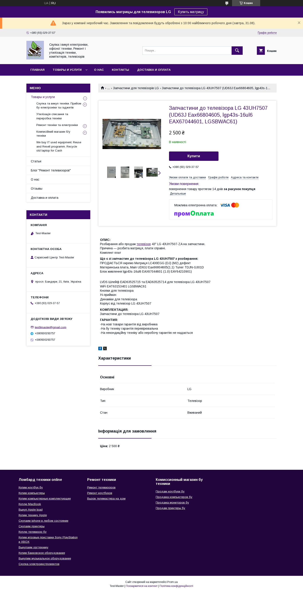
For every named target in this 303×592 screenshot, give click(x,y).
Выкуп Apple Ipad (31, 509)
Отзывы (36, 188)
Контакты (120, 69)
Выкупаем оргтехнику (33, 547)
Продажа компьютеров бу (174, 497)
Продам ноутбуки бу (170, 491)
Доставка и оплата (154, 69)
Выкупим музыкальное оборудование (45, 558)
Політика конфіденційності (176, 586)
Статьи (36, 161)
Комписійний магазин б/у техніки (53, 133)
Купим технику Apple (33, 515)
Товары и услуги (67, 69)
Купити (193, 156)
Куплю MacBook (30, 504)
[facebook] (100, 349)
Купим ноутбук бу (31, 487)
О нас (99, 69)
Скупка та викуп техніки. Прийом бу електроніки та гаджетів (58, 105)
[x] (105, 349)
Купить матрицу (191, 12)
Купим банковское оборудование (42, 553)
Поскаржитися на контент (141, 586)
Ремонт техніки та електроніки (57, 125)
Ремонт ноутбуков (99, 493)
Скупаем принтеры (32, 526)
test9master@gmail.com (50, 327)
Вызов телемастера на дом (106, 498)
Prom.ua (172, 582)
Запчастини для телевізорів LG (136, 88)
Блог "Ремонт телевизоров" (51, 170)
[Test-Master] (35, 58)
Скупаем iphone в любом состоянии (43, 520)
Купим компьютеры (32, 493)
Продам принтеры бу (170, 508)
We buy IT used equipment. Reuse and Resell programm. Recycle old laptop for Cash (58, 146)
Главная (37, 69)
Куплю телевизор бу (33, 531)
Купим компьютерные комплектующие (45, 498)
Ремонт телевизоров (101, 487)
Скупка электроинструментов (39, 564)
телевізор (144, 244)
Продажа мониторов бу (172, 502)
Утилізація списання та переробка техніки (52, 116)
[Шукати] (237, 50)
